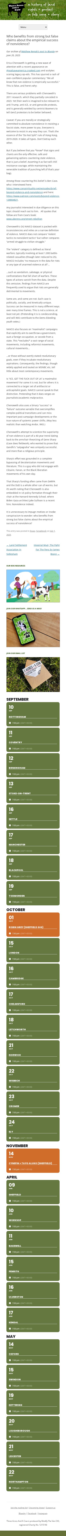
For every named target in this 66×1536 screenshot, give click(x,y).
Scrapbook (41, 530)
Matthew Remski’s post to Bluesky (38, 51)
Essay (32, 530)
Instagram (42, 1513)
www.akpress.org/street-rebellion (24, 218)
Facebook (32, 1513)
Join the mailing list (19, 1507)
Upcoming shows (36, 1507)
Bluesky (22, 1513)
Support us (50, 1507)
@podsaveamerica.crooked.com (23, 70)
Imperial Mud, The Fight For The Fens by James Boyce (47, 549)
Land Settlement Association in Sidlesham (16, 549)
